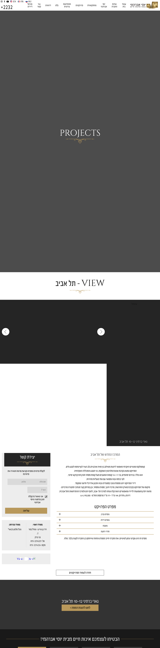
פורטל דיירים (30, 5)
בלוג (56, 5)
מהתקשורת (91, 5)
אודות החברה (114, 5)
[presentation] (5, 331)
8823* (10, 529)
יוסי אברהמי (104, 5)
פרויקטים (79, 5)
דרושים (48, 5)
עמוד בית (124, 5)
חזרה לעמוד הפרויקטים (80, 572)
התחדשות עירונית (67, 5)
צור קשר (39, 5)
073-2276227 (36, 541)
